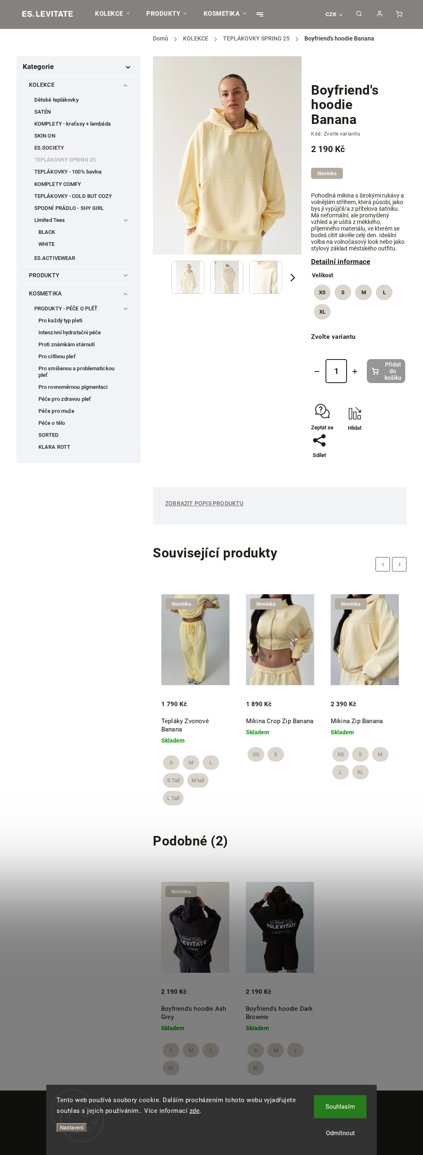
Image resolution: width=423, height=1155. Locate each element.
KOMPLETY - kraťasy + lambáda (72, 124)
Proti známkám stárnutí (66, 344)
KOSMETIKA (45, 293)
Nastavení (71, 1127)
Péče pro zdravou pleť (64, 399)
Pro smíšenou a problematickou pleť (76, 371)
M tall (197, 780)
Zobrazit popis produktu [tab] (204, 503)
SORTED (48, 435)
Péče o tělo (51, 423)
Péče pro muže (56, 411)
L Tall (173, 798)
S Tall (173, 780)
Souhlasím (340, 1106)
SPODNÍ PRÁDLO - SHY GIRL (69, 208)
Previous (384, 564)
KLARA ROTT (54, 447)
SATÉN (42, 112)
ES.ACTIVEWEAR (54, 258)
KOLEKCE (42, 84)
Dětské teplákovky (56, 100)
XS (255, 754)
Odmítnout (340, 1133)
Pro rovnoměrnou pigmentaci (73, 387)
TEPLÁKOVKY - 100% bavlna (68, 172)
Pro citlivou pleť (57, 356)
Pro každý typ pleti (60, 320)
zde (195, 1111)
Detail (169, 698)
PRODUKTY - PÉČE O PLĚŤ (65, 308)
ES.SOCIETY (49, 148)
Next (400, 564)
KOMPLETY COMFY (57, 184)
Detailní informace (340, 261)
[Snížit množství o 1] (317, 371)
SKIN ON (44, 136)
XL (360, 772)
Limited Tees (49, 220)
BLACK (46, 232)
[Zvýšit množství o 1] (355, 371)
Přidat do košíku (393, 371)
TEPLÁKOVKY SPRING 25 (64, 160)
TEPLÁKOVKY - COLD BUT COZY (73, 196)
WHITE (46, 244)
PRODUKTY (44, 275)
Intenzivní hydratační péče (69, 332)
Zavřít (379, 451)
